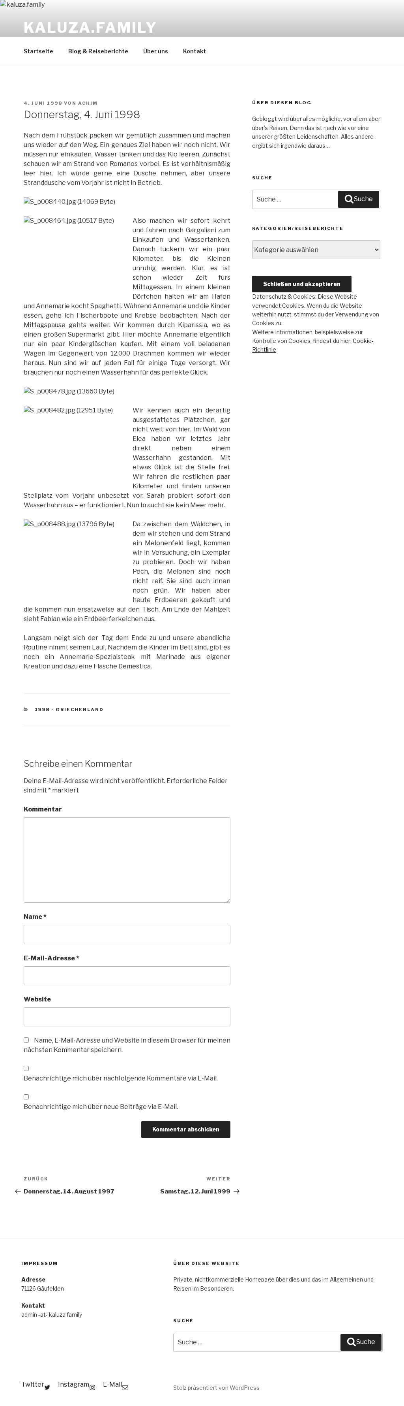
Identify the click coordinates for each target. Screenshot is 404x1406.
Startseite (38, 51)
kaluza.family (90, 27)
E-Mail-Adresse (51, 958)
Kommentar (43, 809)
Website (37, 999)
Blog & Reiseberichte (98, 51)
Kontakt (194, 51)
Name (35, 916)
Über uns (155, 51)
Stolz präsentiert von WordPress (216, 1387)
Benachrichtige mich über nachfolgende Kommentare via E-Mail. (121, 1078)
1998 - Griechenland (69, 709)
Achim (88, 103)
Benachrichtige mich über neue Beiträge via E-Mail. (101, 1106)
